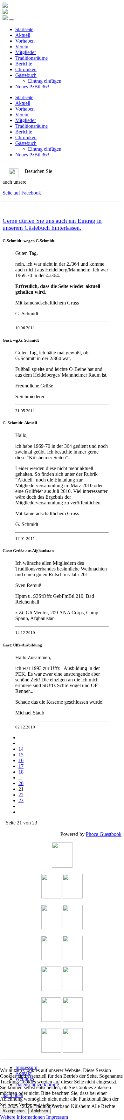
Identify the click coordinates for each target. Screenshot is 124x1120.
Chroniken (26, 69)
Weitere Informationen (22, 1117)
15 (21, 754)
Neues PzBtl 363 (32, 86)
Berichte (23, 63)
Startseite (24, 29)
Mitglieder (25, 52)
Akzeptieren (13, 1111)
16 (21, 760)
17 (21, 766)
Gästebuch (26, 75)
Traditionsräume (31, 58)
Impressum (57, 1117)
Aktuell (22, 35)
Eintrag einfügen (44, 81)
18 (21, 772)
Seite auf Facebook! (23, 192)
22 (21, 794)
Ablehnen (39, 1111)
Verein (21, 46)
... (20, 777)
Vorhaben (25, 41)
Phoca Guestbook (103, 834)
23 (21, 800)
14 (21, 749)
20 (21, 783)
